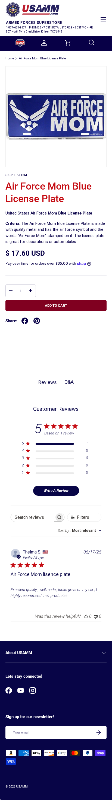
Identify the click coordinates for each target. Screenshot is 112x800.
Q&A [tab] (69, 382)
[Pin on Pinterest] (37, 321)
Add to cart (56, 305)
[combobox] (79, 530)
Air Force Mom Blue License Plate (42, 58)
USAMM (22, 786)
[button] (68, 43)
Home (9, 58)
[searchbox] (32, 517)
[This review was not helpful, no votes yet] (96, 616)
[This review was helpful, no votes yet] (86, 616)
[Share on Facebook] (25, 321)
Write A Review (56, 490)
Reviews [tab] (47, 382)
